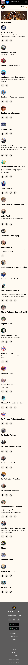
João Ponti (5, 216)
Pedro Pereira (7, 385)
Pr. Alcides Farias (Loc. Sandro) (14, 419)
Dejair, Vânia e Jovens (10, 66)
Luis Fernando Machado (11, 279)
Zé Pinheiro (6, 587)
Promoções (14, 646)
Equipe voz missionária (10, 113)
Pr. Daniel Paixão (8, 435)
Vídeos (14, 643)
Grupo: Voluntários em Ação (13, 167)
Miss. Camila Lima (9, 335)
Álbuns (14, 639)
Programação (14, 636)
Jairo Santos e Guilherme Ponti (14, 204)
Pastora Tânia (7, 373)
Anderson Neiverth (9, 52)
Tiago (3, 548)
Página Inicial (14, 633)
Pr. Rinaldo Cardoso (9, 463)
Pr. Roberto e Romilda (10, 479)
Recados (14, 652)
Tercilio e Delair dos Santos (13, 528)
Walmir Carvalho (8, 571)
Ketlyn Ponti (6, 247)
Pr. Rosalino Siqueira (10, 491)
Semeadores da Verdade (11, 507)
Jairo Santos (6, 188)
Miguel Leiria (6, 324)
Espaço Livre (6, 129)
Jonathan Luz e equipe (10, 236)
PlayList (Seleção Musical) (12, 403)
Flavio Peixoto (7, 145)
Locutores (14, 655)
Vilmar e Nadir (7, 560)
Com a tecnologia (12, 662)
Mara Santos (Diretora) (11, 291)
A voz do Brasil (7, 32)
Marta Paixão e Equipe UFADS (14, 312)
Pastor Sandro (7, 353)
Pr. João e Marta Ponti (11, 447)
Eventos (14, 649)
